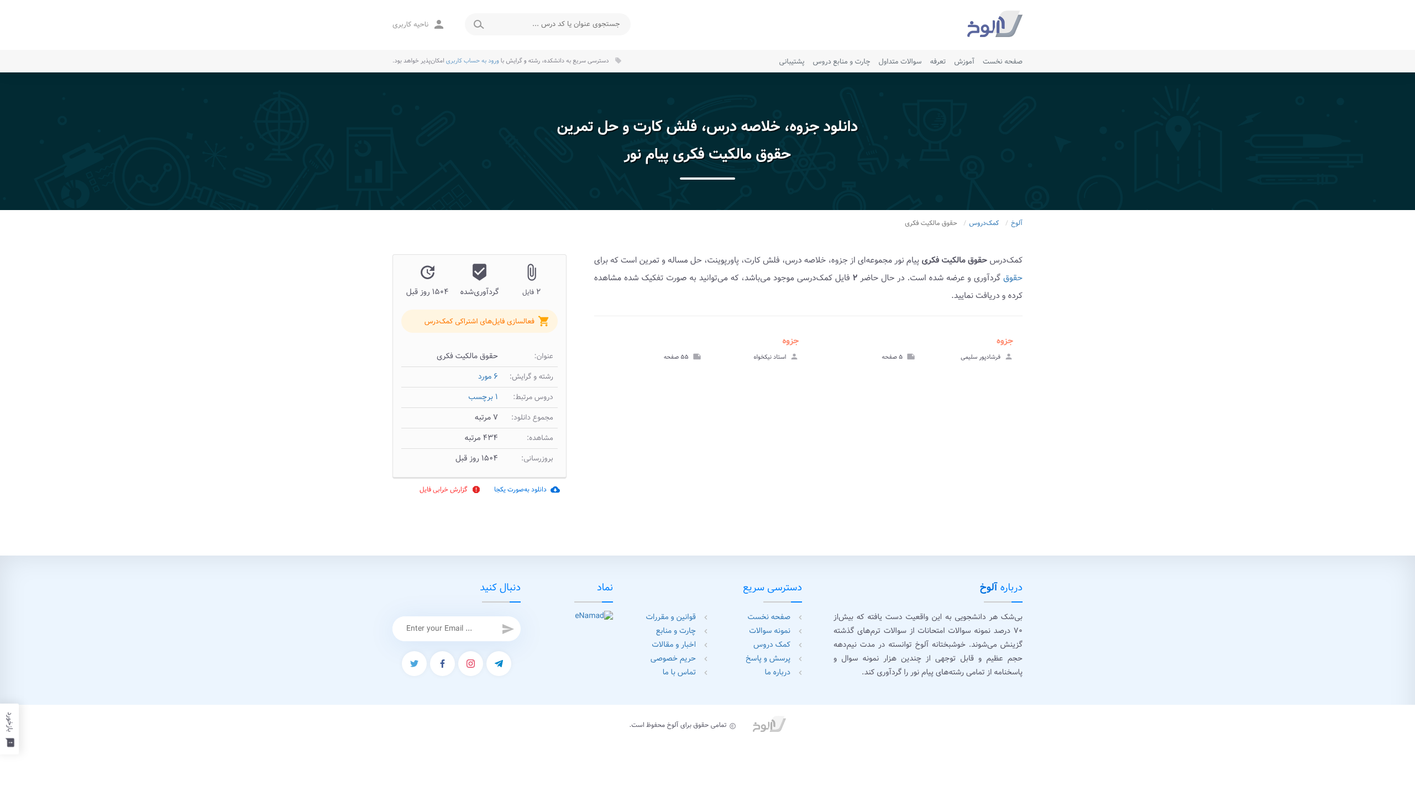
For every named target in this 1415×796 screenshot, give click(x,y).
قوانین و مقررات (671, 617)
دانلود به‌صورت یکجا (527, 489)
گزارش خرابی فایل (450, 489)
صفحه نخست (1003, 61)
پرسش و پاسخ (768, 659)
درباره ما (777, 673)
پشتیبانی (792, 61)
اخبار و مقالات (674, 645)
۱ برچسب (483, 397)
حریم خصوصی (673, 659)
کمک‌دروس (984, 223)
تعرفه (938, 61)
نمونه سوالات (769, 631)
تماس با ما (679, 673)
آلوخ (1017, 223)
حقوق (1013, 278)
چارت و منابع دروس (842, 61)
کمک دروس (771, 645)
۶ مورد (488, 377)
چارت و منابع (676, 631)
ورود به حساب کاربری (472, 61)
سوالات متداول (899, 61)
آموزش (964, 61)
